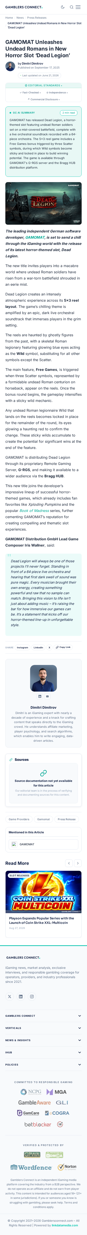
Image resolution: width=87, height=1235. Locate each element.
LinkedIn (38, 647)
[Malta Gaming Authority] (57, 1092)
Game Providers (19, 819)
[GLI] (62, 1103)
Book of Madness (34, 510)
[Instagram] (32, 996)
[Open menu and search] (75, 7)
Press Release (67, 819)
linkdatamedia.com (65, 1225)
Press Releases (36, 17)
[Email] (47, 696)
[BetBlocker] (38, 1124)
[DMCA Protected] (54, 1155)
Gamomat (43, 819)
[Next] (78, 863)
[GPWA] (32, 1155)
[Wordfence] (31, 1167)
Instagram (22, 647)
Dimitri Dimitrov (32, 63)
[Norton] (67, 1167)
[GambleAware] (35, 1102)
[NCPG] (31, 1092)
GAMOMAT (34, 237)
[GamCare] (28, 1113)
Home (9, 17)
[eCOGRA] (57, 1113)
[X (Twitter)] (9, 996)
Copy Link (65, 647)
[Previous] (69, 863)
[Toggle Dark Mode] (62, 7)
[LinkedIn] (40, 696)
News (20, 17)
